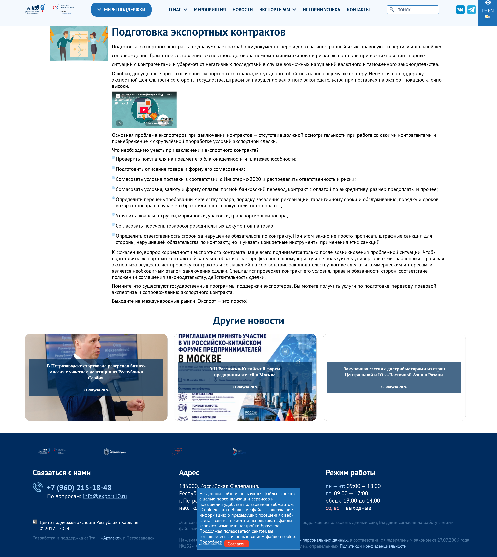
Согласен (237, 544)
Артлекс (111, 538)
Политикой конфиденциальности (373, 546)
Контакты (358, 9)
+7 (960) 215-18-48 (79, 487)
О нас (175, 9)
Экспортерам (275, 9)
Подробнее (210, 541)
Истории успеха (321, 9)
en (491, 10)
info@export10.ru (105, 496)
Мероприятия (210, 9)
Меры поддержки (124, 9)
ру (484, 10)
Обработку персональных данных (314, 540)
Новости (243, 9)
